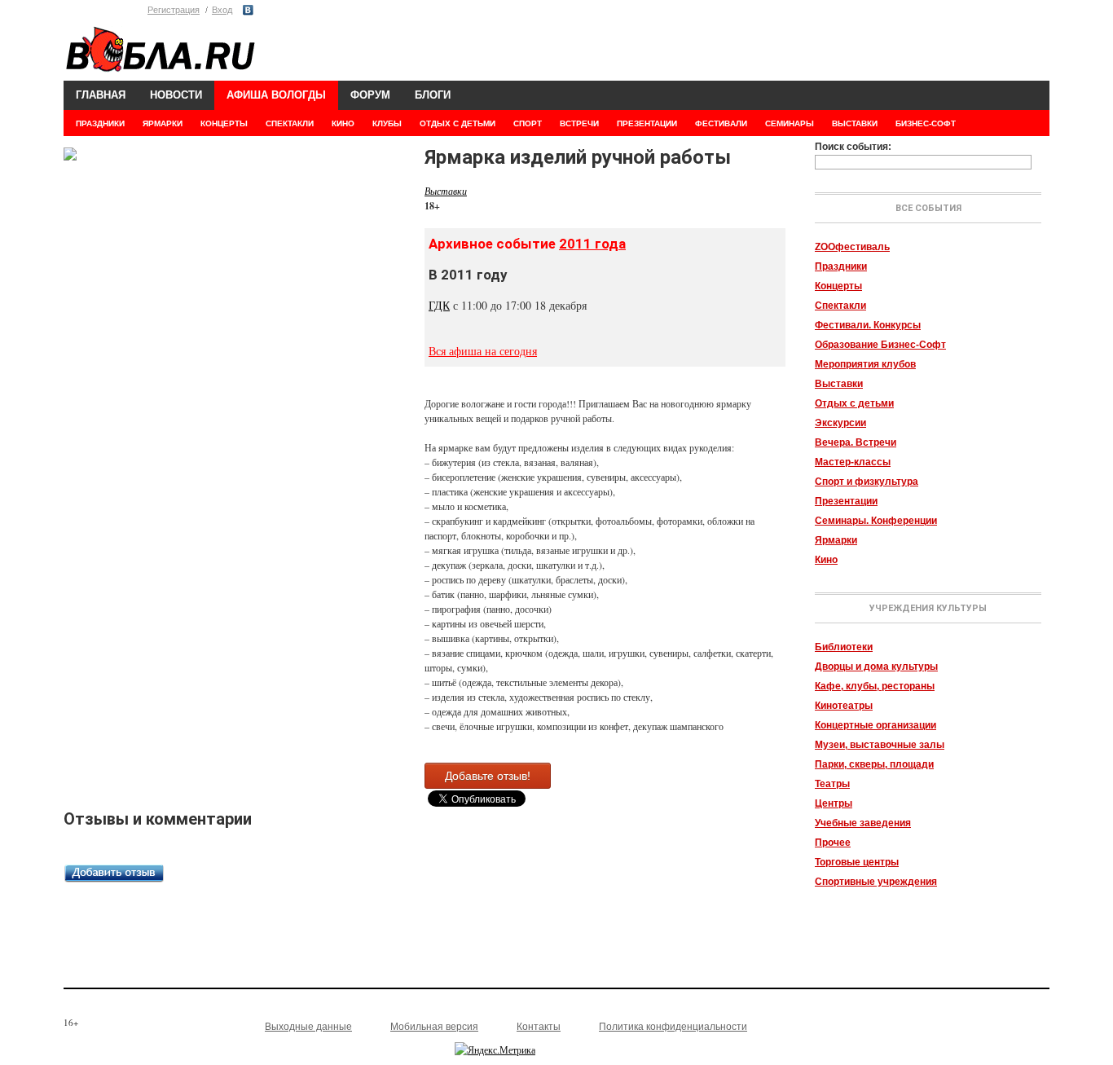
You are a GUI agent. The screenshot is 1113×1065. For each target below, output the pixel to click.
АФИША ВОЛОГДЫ (276, 95)
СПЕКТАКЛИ (290, 123)
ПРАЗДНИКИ (100, 123)
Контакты (539, 1026)
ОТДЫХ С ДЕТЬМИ (457, 123)
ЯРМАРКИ (163, 123)
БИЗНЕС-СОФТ (925, 123)
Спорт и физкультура (866, 481)
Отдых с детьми (854, 403)
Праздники (841, 266)
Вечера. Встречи (855, 442)
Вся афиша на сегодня (483, 351)
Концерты (838, 286)
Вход (222, 10)
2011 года (592, 243)
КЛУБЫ (387, 123)
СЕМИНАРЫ (789, 123)
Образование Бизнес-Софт (880, 344)
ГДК (439, 305)
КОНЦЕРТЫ (224, 123)
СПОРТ (527, 123)
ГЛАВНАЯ (100, 95)
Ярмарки (836, 540)
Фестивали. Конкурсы (868, 325)
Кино (826, 560)
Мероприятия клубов (865, 364)
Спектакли (840, 305)
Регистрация (173, 10)
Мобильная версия (434, 1026)
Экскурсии (840, 423)
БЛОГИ (433, 95)
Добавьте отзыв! (487, 775)
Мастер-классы (853, 462)
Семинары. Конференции (876, 520)
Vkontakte (248, 10)
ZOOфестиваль (852, 247)
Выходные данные (308, 1026)
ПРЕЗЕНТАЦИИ (647, 123)
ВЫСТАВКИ (855, 123)
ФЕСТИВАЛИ (721, 123)
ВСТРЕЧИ (579, 123)
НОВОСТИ (176, 95)
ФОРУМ (370, 95)
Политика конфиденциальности (673, 1026)
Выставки (839, 383)
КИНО (343, 123)
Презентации (846, 501)
